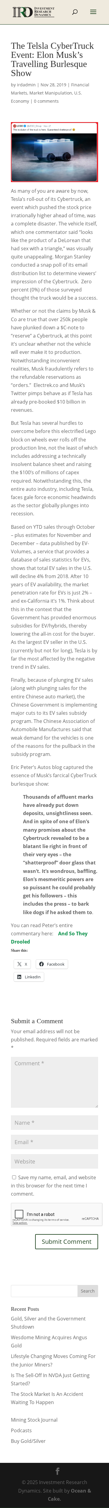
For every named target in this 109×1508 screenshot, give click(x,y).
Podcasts (21, 1430)
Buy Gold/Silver (28, 1441)
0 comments (46, 101)
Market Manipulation (50, 93)
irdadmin (26, 85)
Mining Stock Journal (34, 1419)
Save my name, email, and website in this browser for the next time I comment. (53, 1185)
